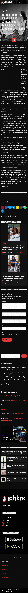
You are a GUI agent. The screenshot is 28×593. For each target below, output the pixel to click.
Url (3, 325)
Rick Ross (4, 202)
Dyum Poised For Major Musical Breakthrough (13, 380)
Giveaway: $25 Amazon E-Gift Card (16, 479)
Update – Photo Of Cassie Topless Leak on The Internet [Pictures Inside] (14, 452)
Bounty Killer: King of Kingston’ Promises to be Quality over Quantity (17, 459)
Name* (4, 311)
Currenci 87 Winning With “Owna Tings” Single (13, 377)
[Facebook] (5, 584)
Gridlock (5, 437)
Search (2, 352)
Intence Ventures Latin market (16, 473)
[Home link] (6, 2)
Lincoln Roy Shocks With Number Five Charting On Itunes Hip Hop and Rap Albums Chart (13, 247)
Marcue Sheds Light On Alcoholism (15, 396)
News (4, 11)
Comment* (5, 301)
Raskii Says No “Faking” (17, 413)
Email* (3, 318)
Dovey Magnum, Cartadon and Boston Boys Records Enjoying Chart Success (13, 278)
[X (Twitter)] (3, 584)
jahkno (9, 198)
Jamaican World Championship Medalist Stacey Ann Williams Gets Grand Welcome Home (13, 407)
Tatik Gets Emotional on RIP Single (15, 465)
